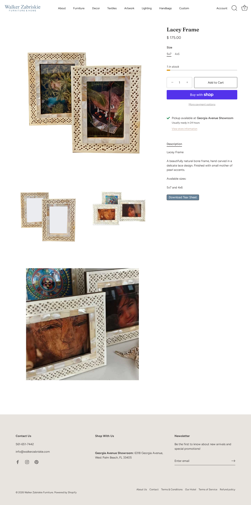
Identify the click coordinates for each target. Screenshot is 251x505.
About (62, 8)
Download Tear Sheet (183, 197)
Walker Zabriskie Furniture (39, 492)
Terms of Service (208, 489)
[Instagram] (27, 462)
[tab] (176, 144)
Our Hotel (190, 489)
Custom (184, 8)
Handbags (165, 8)
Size (169, 47)
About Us (141, 489)
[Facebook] (18, 462)
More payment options (202, 104)
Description (174, 144)
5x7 (169, 54)
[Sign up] (233, 461)
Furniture (79, 8)
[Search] (234, 8)
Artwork (129, 8)
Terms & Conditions (172, 489)
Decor (96, 8)
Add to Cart (216, 82)
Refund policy (227, 489)
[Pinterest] (36, 462)
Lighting (147, 8)
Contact (154, 489)
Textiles (112, 8)
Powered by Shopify (65, 492)
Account (221, 8)
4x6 (177, 54)
